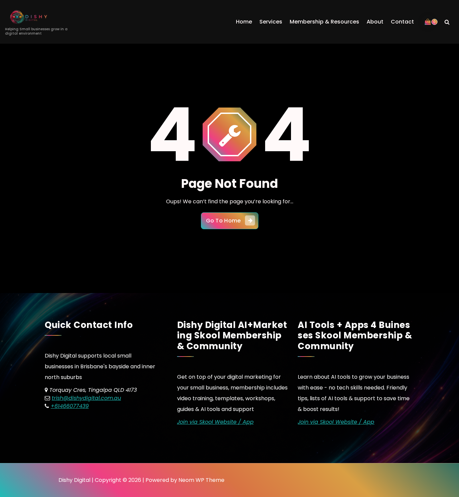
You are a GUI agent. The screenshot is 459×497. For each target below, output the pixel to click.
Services (270, 22)
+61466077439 (70, 406)
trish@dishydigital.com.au (86, 398)
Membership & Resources (324, 22)
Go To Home (223, 220)
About (375, 22)
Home (244, 22)
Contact (402, 22)
